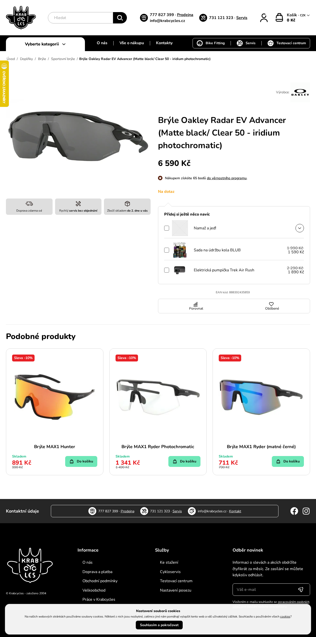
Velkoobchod (93, 590)
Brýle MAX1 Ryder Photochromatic (157, 447)
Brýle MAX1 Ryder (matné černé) (261, 447)
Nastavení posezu (175, 590)
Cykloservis (170, 572)
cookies (285, 616)
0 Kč (291, 20)
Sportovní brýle (63, 59)
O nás (102, 43)
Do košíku (85, 461)
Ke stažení (169, 562)
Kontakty (164, 43)
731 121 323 (221, 17)
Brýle (42, 59)
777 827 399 (162, 15)
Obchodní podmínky (100, 581)
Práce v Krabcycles (98, 599)
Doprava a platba (97, 572)
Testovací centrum (291, 43)
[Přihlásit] (264, 17)
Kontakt (235, 511)
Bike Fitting (215, 43)
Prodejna (185, 15)
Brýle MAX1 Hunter (54, 447)
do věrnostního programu (227, 178)
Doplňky (26, 59)
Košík (292, 15)
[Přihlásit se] (301, 590)
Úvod (11, 59)
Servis (241, 17)
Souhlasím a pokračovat (159, 625)
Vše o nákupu (131, 43)
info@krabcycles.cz (167, 20)
